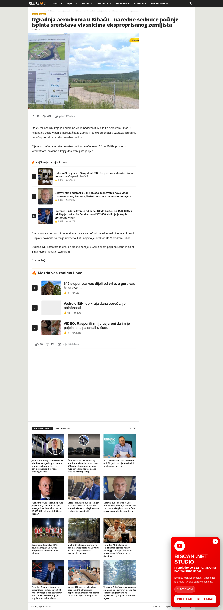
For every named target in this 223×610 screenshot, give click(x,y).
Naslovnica (36, 11)
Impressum (158, 3)
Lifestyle (102, 3)
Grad (56, 3)
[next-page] (134, 429)
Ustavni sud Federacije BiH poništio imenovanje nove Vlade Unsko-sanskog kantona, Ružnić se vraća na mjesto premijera (120, 507)
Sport (85, 3)
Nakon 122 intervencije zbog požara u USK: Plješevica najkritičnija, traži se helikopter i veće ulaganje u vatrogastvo (83, 591)
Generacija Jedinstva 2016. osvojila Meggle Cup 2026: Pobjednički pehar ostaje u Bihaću (45, 549)
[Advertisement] (84, 384)
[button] (190, 3)
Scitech (139, 3)
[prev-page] (130, 429)
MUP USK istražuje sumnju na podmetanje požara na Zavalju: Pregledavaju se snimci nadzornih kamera (83, 549)
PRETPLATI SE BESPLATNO (195, 599)
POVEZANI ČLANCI (42, 428)
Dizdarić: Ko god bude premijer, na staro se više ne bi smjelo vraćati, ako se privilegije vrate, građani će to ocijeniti (83, 507)
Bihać (52, 11)
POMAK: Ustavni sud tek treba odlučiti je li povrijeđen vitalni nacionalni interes (119, 463)
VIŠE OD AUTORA (63, 428)
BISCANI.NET (156, 606)
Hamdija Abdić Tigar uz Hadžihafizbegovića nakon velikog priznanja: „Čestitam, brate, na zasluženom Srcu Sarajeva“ (118, 550)
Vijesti (70, 3)
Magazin (121, 3)
